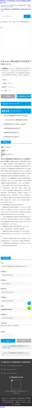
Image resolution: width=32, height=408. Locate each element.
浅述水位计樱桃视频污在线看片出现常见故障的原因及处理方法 (17, 115)
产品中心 (14, 21)
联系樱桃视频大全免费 (24, 96)
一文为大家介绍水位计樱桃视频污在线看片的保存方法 (17, 120)
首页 (10, 21)
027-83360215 (29, 303)
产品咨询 (8, 96)
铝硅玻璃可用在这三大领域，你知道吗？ (15, 124)
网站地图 (2, 407)
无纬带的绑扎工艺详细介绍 (11, 136)
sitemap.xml (17, 404)
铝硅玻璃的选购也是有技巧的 (12, 128)
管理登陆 (18, 402)
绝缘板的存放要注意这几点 (11, 132)
